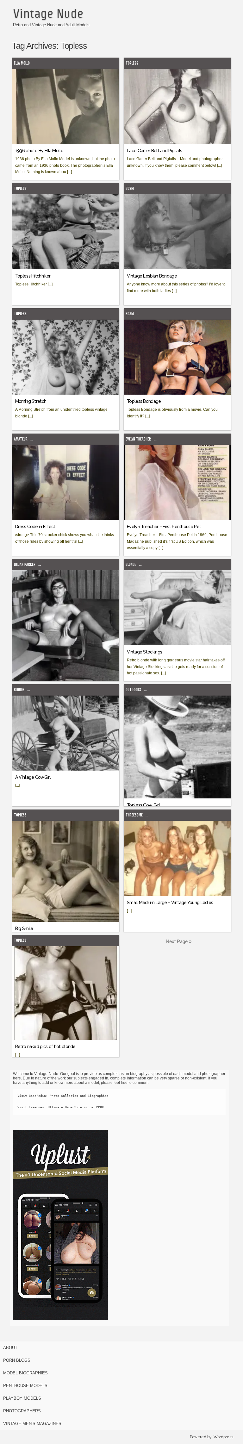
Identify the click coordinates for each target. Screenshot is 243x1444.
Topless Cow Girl (143, 805)
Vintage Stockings (144, 651)
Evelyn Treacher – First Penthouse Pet (164, 526)
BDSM (130, 188)
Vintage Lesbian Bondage (152, 275)
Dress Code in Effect (35, 526)
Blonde (131, 564)
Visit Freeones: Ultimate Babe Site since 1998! (61, 1107)
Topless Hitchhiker (32, 275)
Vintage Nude (48, 13)
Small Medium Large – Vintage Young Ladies (170, 902)
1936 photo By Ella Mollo (39, 150)
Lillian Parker (24, 564)
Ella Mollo (22, 63)
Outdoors (133, 689)
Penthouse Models (25, 1385)
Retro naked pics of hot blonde (45, 1046)
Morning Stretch (31, 401)
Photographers (22, 1411)
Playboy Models (22, 1398)
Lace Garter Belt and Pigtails (154, 150)
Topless (132, 63)
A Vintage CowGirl (33, 777)
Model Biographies (25, 1373)
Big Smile (24, 928)
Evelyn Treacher (138, 439)
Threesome (134, 815)
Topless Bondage (144, 401)
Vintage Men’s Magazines (32, 1423)
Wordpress (223, 1437)
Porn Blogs (16, 1360)
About (10, 1347)
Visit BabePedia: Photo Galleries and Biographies (63, 1095)
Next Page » (178, 941)
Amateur (21, 439)
